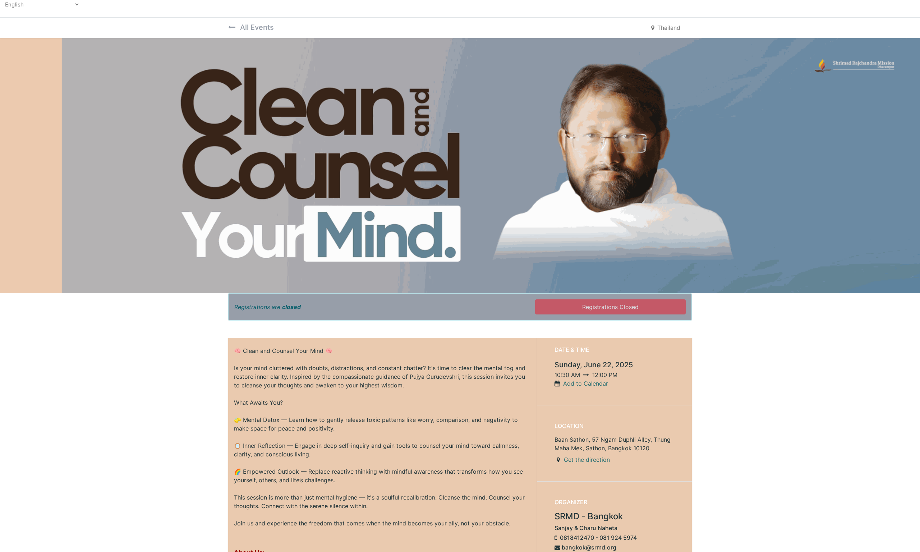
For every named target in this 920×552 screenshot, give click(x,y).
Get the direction (587, 459)
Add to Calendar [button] (585, 383)
